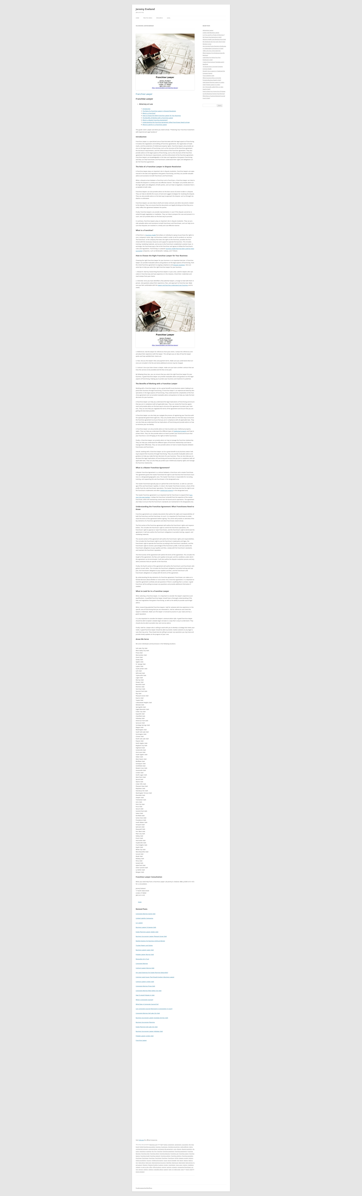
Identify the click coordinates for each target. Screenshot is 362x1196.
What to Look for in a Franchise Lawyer (155, 124)
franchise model (145, 1156)
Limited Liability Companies (144, 918)
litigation (145, 1165)
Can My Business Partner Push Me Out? (214, 94)
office (150, 1167)
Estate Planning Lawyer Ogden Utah (147, 932)
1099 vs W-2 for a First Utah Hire (211, 51)
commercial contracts (142, 1149)
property (174, 1167)
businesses (164, 1147)
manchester (172, 1165)
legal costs (148, 1163)
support (166, 1169)
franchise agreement (168, 1151)
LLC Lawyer (139, 923)
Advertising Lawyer (208, 30)
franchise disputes (165, 1154)
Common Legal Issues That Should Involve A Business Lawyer (155, 977)
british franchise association (147, 1147)
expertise (148, 1151)
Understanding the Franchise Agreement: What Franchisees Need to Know (166, 122)
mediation (191, 1165)
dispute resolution (179, 265)
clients (191, 1147)
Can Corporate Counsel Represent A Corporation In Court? (154, 1009)
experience (143, 1151)
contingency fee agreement (165, 1149)
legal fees (168, 1163)
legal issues (175, 1163)
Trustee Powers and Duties (144, 945)
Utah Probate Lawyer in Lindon (211, 84)
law (178, 1160)
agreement (171, 1144)
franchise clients (154, 1154)
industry (190, 1158)
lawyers (186, 1160)
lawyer (181, 1160)
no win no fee (145, 1167)
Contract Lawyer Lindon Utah (145, 982)
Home (137, 18)
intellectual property (180, 431)
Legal (168, 18)
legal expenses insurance (159, 1163)
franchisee (139, 1158)
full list (176, 1158)
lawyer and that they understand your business (173, 285)
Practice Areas (147, 18)
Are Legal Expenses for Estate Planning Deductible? (152, 972)
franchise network (155, 1156)
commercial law (152, 1149)
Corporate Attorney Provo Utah (145, 986)
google (186, 1158)
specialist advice (158, 1169)
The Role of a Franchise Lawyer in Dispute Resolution (159, 111)
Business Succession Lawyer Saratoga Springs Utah (152, 1018)
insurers (149, 1160)
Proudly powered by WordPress (144, 1188)
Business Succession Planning (145, 1022)
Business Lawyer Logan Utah (145, 950)
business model (151, 235)
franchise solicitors (176, 1156)
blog (192, 1144)
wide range (177, 1169)
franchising (158, 1158)
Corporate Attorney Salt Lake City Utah (148, 1013)
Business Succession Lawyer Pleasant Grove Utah (151, 936)
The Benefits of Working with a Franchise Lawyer (158, 118)
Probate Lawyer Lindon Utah (145, 1036)
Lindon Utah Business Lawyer (211, 32)
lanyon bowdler (172, 1160)
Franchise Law (174, 1154)
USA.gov (141, 1140)
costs (174, 1149)
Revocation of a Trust (142, 959)
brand (137, 1147)
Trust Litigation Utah (208, 75)
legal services (189, 1163)
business (158, 1147)
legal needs (182, 1163)
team (170, 1169)
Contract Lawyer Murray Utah (145, 968)
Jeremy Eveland (145, 9)
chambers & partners (174, 1147)
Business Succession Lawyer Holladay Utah (149, 1031)
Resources (159, 18)
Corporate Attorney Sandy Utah (145, 914)
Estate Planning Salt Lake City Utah (147, 1027)
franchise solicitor (166, 1156)
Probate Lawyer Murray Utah (145, 954)
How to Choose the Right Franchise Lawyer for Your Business (162, 115)
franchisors (171, 1158)
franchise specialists (187, 1156)
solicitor (145, 1169)
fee (153, 1151)
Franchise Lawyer (144, 94)
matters (185, 1165)
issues (165, 1160)
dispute (179, 1149)
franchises (152, 1158)
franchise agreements (181, 1151)
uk (173, 1169)
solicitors (150, 1169)
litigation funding (153, 1165)
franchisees (145, 1158)
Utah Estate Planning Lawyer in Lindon (213, 82)
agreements (178, 1144)
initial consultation (141, 1160)
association (185, 1144)
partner (164, 1167)
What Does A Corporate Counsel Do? (147, 1004)
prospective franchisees (184, 1167)
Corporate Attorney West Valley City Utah (148, 991)
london (166, 1165)
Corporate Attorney (142, 963)
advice (166, 1144)
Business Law (153, 1144)
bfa (190, 1144)
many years (179, 1165)
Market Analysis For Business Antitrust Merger (150, 941)
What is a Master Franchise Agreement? (155, 120)
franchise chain (145, 1154)
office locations (157, 1167)
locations (160, 1165)
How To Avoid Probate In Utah (145, 995)
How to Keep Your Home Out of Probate (214, 91)
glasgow (181, 1158)
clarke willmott (184, 1147)
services (140, 1169)
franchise (159, 1151)
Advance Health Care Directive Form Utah (214, 39)
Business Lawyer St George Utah (146, 927)
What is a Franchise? (149, 113)
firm (155, 1151)
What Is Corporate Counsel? (144, 1000)
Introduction (146, 109)
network (138, 1167)
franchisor (165, 1158)
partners (169, 1167)
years (182, 1169)
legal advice (142, 1163)
